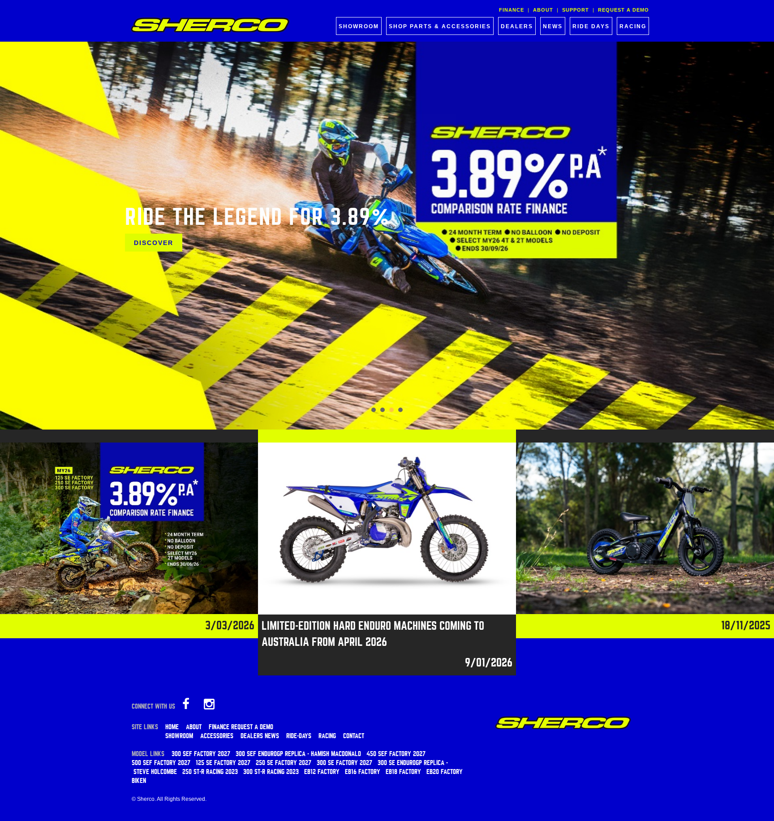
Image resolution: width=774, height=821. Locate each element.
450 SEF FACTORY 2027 (396, 754)
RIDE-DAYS (298, 736)
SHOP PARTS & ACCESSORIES (440, 26)
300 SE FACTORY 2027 (344, 763)
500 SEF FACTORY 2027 (161, 763)
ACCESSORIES (216, 736)
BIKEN (139, 781)
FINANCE (511, 10)
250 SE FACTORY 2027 (283, 763)
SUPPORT (575, 10)
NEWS (553, 26)
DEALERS (517, 26)
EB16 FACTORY (362, 772)
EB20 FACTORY (444, 772)
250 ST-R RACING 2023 (210, 772)
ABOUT (543, 10)
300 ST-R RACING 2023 (271, 772)
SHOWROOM (359, 26)
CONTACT (353, 736)
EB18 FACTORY (403, 772)
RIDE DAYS (591, 26)
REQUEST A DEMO (623, 10)
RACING (632, 26)
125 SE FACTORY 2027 (223, 763)
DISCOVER (153, 242)
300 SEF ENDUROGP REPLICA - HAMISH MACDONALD (298, 754)
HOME (172, 727)
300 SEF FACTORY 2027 (201, 754)
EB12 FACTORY (322, 772)
